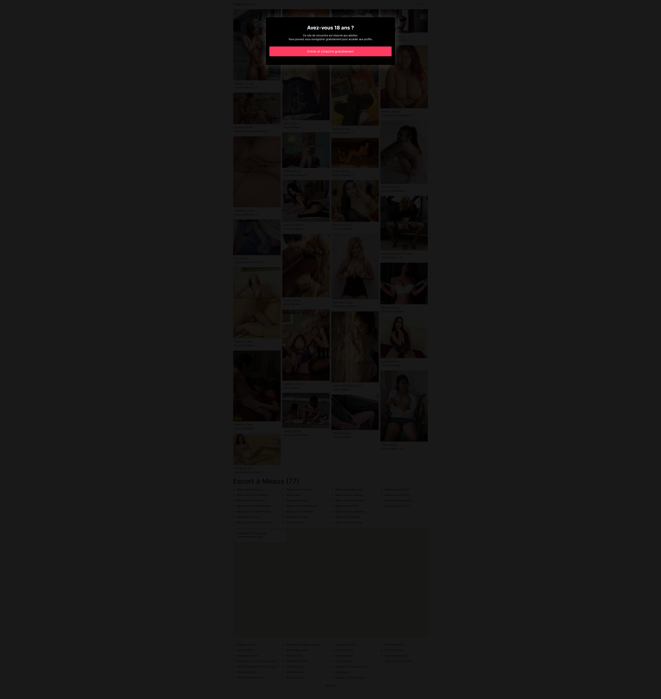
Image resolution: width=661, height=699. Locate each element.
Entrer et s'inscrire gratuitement (330, 51)
